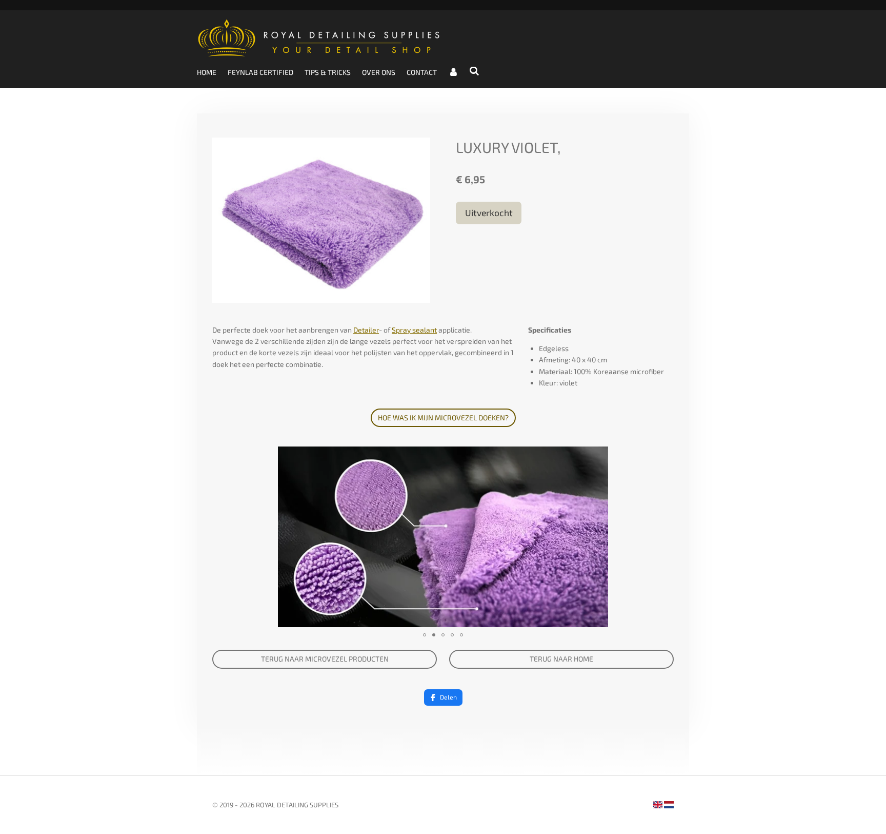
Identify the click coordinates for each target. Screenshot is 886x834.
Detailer (366, 329)
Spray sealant (414, 329)
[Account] (453, 72)
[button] (664, 456)
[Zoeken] (475, 71)
